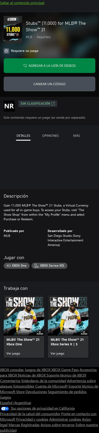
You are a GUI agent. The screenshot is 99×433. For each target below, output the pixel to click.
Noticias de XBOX (32, 375)
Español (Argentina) (15, 402)
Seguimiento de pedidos (67, 391)
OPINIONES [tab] (50, 135)
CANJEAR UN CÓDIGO (49, 84)
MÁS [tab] (76, 135)
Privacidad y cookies (32, 419)
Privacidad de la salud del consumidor (30, 413)
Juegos (5, 397)
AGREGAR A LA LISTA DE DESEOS (52, 65)
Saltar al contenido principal (22, 2)
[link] (24, 326)
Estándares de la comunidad (43, 380)
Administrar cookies (65, 419)
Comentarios (10, 380)
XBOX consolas (12, 369)
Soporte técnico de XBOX (66, 375)
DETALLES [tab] (23, 135)
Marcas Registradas (24, 424)
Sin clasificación (35, 103)
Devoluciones (36, 391)
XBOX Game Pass (65, 369)
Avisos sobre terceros (58, 424)
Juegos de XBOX (38, 369)
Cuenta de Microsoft (51, 386)
